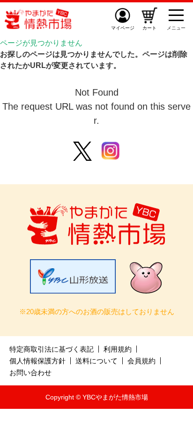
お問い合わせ (30, 372)
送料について (96, 360)
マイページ (122, 27)
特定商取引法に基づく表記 (51, 349)
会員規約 (141, 360)
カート (149, 27)
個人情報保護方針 (37, 360)
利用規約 (118, 349)
